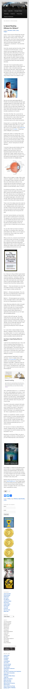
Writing (9, 498)
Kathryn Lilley (6, 605)
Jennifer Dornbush (7, 601)
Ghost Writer (6, 670)
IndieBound (6, 674)
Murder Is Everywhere (8, 678)
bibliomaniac (22, 127)
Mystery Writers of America (9, 683)
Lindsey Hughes (7, 604)
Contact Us (13, 13)
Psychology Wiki (12, 359)
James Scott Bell (7, 593)
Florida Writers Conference (9, 668)
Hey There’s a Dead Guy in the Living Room (12, 671)
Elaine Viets (6, 611)
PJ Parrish (6, 608)
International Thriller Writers (9, 675)
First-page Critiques (18, 10)
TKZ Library (6, 13)
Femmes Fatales (7, 665)
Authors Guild (6, 655)
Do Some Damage (7, 664)
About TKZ (10, 10)
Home (5, 10)
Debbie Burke (6, 596)
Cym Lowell (6, 662)
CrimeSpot (6, 659)
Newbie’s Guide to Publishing (9, 687)
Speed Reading (22, 498)
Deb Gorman (6, 602)
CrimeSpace (6, 658)
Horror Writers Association (9, 673)
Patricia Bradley (7, 595)
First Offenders (7, 667)
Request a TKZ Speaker (8, 16)
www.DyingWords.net (11, 481)
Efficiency (16, 498)
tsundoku (15, 129)
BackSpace (6, 656)
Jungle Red (6, 677)
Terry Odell (6, 607)
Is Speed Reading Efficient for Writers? (11, 27)
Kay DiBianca (6, 599)
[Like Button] (5, 491)
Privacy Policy (19, 13)
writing (5, 500)
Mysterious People (7, 681)
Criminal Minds (7, 661)
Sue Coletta (6, 598)
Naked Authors (7, 684)
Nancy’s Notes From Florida (9, 686)
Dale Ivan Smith (7, 610)
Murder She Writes (7, 680)
